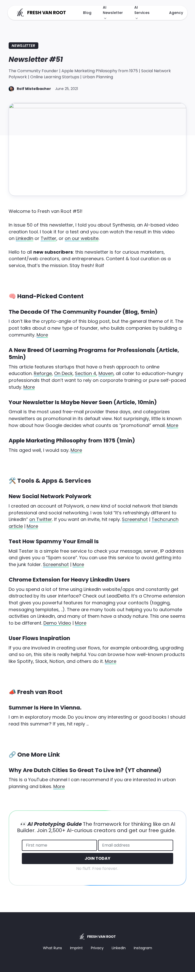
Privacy (97, 947)
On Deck (63, 373)
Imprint (76, 947)
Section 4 (85, 373)
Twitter (48, 238)
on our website (82, 238)
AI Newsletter (113, 10)
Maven (106, 373)
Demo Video (57, 623)
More (42, 335)
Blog (87, 12)
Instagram (143, 947)
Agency (176, 12)
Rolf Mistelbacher (34, 88)
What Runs (52, 947)
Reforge (43, 373)
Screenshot (135, 519)
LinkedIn (24, 238)
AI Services (142, 10)
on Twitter (40, 519)
